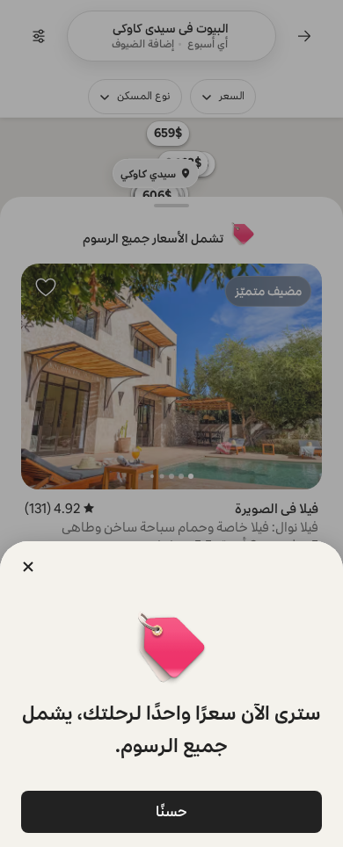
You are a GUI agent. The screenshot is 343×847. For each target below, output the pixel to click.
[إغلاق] (28, 567)
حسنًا (171, 811)
